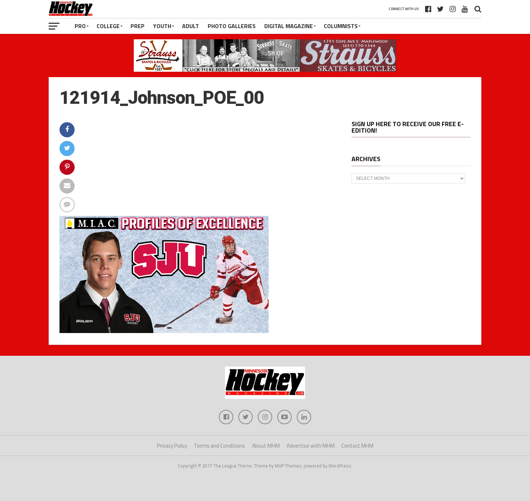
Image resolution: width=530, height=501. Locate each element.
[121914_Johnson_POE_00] (164, 331)
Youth (162, 26)
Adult (190, 26)
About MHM (266, 446)
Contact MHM (357, 446)
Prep (138, 26)
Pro (80, 26)
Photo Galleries (232, 26)
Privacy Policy (172, 446)
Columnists (341, 26)
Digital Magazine (288, 26)
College (108, 26)
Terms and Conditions (219, 446)
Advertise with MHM (311, 446)
